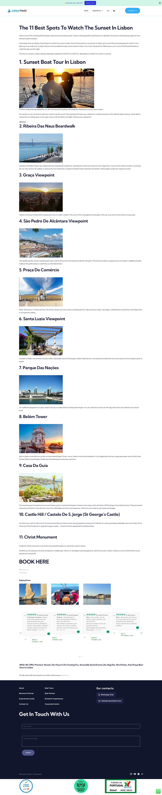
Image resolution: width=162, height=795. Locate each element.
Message (25, 733)
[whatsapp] (142, 774)
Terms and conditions (25, 774)
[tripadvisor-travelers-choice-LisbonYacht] (81, 780)
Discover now (90, 3)
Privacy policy (38, 774)
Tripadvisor (65, 675)
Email (24, 721)
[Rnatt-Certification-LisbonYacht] (120, 780)
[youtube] (135, 774)
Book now (22, 122)
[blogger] (139, 774)
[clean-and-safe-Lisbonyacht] (26, 780)
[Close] (160, 3)
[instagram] (131, 774)
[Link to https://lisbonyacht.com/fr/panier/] (114, 10)
